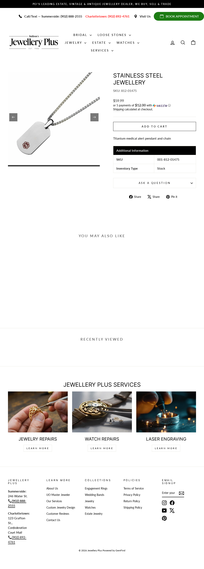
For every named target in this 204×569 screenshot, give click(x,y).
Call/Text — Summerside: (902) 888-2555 (53, 16)
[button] (154, 105)
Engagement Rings (96, 488)
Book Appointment (182, 16)
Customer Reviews (57, 513)
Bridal (81, 35)
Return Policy (132, 501)
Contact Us (53, 520)
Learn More (37, 448)
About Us (52, 488)
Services (100, 50)
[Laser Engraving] (166, 411)
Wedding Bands (94, 494)
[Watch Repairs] (102, 411)
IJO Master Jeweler (58, 494)
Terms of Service (134, 488)
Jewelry (74, 42)
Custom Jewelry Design (60, 507)
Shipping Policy (133, 507)
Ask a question (155, 182)
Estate (100, 42)
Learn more (166, 448)
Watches (126, 42)
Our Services (54, 501)
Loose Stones (113, 35)
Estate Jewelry (93, 513)
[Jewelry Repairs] (38, 411)
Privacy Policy (132, 494)
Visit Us (145, 16)
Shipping (118, 109)
